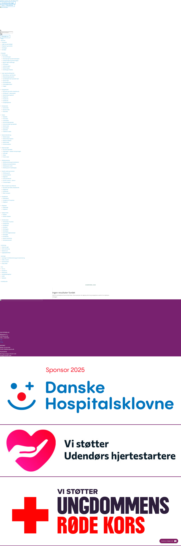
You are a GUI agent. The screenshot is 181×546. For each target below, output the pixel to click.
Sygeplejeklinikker (6, 252)
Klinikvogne (5, 64)
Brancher (3, 40)
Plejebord (5, 202)
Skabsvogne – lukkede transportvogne (12, 151)
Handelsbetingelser (6, 274)
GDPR (3, 276)
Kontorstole (5, 107)
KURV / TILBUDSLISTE (90, 286)
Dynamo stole (6, 109)
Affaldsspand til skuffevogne (9, 167)
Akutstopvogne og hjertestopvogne (11, 58)
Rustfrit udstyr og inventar (8, 171)
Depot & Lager (5, 247)
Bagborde (5, 176)
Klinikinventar (5, 220)
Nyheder (4, 278)
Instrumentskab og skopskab (10, 124)
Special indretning (7, 238)
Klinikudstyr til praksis (8, 221)
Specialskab (6, 128)
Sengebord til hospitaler (8, 200)
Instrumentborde (7, 178)
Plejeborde (5, 97)
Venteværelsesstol (7, 240)
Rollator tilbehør (7, 216)
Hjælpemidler (5, 212)
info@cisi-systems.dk (5, 0)
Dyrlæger (4, 49)
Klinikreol (5, 227)
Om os (3, 268)
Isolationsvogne (6, 66)
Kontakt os (5, 36)
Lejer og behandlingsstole (8, 73)
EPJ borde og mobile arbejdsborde (11, 91)
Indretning (3, 245)
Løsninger (3, 256)
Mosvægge (5, 234)
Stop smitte (4, 263)
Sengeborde (5, 196)
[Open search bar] (0, 30)
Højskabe (5, 116)
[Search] (1, 34)
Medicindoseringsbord (8, 95)
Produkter (3, 53)
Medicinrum (5, 250)
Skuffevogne (5, 55)
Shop (2, 38)
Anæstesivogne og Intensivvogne (10, 60)
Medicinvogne (6, 68)
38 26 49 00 (7, 347)
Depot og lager (5, 147)
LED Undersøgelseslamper (9, 232)
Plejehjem (4, 205)
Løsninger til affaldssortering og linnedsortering (13, 258)
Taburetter (5, 111)
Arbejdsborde (5, 89)
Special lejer (6, 80)
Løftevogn (5, 153)
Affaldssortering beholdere (9, 164)
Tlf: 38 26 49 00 (14, 0)
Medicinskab (6, 126)
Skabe (3, 115)
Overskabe (5, 118)
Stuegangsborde (7, 102)
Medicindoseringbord (8, 138)
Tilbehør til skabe (7, 131)
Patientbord (6, 198)
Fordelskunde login (8, 3)
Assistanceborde (7, 175)
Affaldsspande (6, 173)
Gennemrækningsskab (8, 122)
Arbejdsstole (5, 106)
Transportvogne (6, 182)
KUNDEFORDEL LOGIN (90, 285)
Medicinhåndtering (6, 135)
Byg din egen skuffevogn (9, 62)
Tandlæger (4, 48)
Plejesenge (5, 207)
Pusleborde (5, 98)
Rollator (5, 214)
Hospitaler (4, 42)
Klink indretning (6, 249)
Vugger (4, 86)
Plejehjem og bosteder (7, 46)
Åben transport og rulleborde (9, 185)
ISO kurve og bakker (7, 149)
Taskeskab (5, 129)
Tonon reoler (6, 157)
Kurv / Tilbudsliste (7, 5)
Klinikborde (5, 225)
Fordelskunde (4, 281)
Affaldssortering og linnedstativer (11, 162)
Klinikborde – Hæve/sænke (9, 93)
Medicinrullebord (7, 140)
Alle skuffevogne (7, 57)
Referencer (4, 272)
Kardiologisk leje (7, 82)
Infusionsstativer (7, 144)
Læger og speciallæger (7, 44)
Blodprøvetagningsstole (8, 77)
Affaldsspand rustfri (8, 166)
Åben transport (6, 193)
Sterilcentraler (5, 261)
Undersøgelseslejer (7, 84)
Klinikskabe (5, 231)
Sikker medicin (5, 259)
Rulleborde (5, 100)
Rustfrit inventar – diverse (9, 180)
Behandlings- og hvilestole (9, 75)
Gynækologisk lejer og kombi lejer (11, 78)
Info (2, 267)
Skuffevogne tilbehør (8, 69)
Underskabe (6, 120)
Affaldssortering (6, 160)
